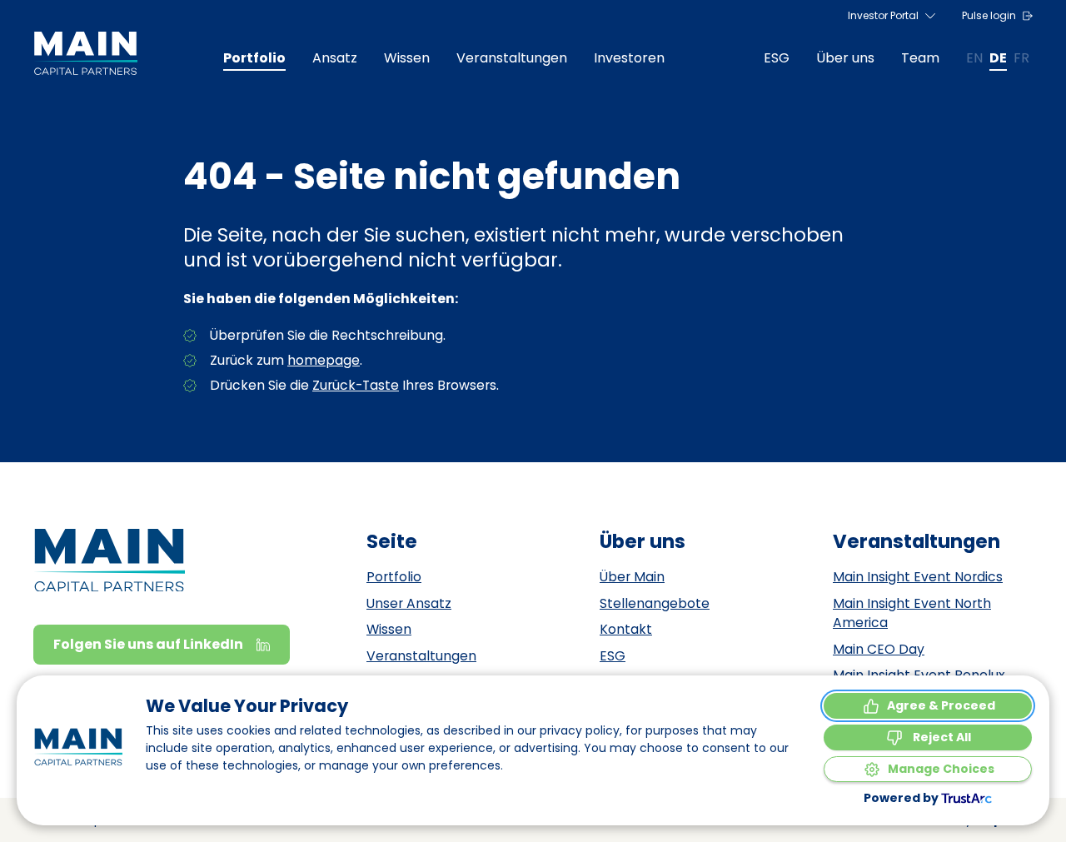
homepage (323, 360)
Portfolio (393, 576)
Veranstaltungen (421, 656)
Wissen (388, 629)
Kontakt (626, 629)
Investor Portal (883, 15)
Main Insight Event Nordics (918, 576)
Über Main (632, 576)
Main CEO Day (878, 649)
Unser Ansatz (408, 603)
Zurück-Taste (355, 385)
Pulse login (989, 15)
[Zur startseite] (85, 53)
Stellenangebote (655, 603)
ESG (612, 656)
